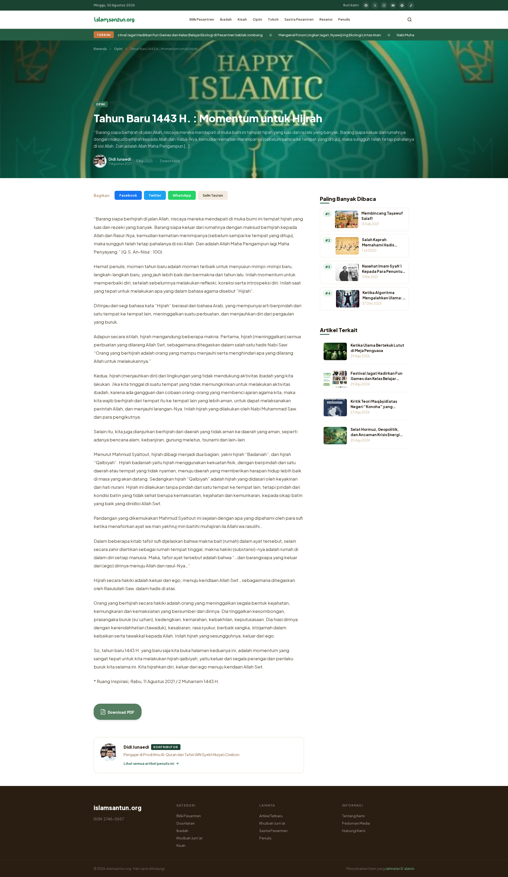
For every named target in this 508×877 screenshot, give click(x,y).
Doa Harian (185, 823)
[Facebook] (365, 5)
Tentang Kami (353, 815)
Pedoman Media (356, 823)
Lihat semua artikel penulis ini (149, 763)
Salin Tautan (213, 195)
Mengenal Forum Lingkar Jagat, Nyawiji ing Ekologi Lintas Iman (198, 35)
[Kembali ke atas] (495, 869)
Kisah (242, 19)
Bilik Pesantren (201, 19)
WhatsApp (182, 195)
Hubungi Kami (353, 830)
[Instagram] (383, 5)
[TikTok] (410, 5)
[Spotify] (401, 5)
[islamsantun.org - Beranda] (114, 19)
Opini (257, 19)
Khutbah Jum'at (189, 838)
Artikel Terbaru (271, 815)
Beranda (100, 49)
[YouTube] (392, 5)
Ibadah (226, 19)
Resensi (325, 19)
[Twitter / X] (374, 5)
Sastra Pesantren (299, 19)
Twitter (155, 195)
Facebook (128, 195)
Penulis (344, 19)
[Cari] (409, 19)
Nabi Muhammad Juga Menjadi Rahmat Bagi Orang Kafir (310, 35)
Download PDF (120, 712)
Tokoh (273, 19)
